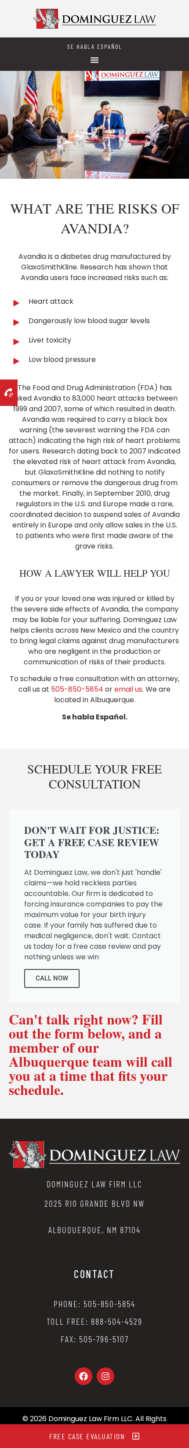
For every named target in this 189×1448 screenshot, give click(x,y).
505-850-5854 (77, 689)
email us (128, 689)
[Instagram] (105, 1376)
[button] (94, 59)
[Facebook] (83, 1376)
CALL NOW (52, 978)
